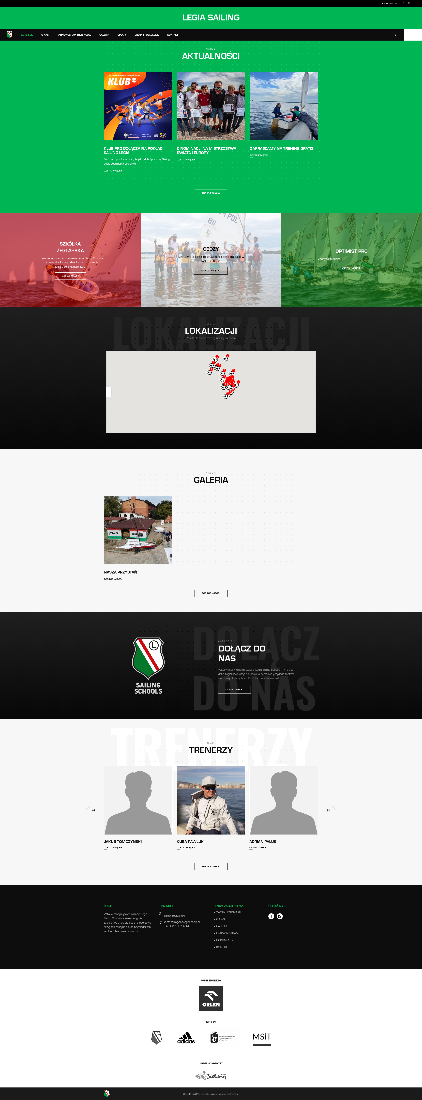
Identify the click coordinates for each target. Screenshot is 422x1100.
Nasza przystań (120, 572)
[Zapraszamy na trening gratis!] (284, 106)
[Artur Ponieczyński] (284, 800)
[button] (334, 810)
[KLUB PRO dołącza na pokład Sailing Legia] (138, 106)
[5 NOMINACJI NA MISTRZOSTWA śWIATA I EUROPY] (211, 106)
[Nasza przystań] (138, 530)
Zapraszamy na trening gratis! (282, 149)
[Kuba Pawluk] (138, 800)
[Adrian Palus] (211, 800)
